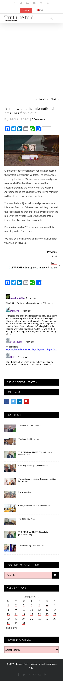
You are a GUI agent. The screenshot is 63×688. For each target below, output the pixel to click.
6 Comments (38, 119)
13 (47, 609)
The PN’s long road (26, 518)
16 (16, 614)
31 (23, 623)
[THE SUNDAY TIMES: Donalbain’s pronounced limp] (10, 535)
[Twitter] (13, 401)
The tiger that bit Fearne (28, 439)
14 (54, 609)
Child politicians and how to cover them (35, 505)
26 (39, 618)
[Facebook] (6, 401)
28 (54, 618)
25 (31, 618)
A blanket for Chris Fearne (29, 425)
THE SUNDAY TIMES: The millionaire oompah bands (35, 453)
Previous (43, 99)
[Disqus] (31, 329)
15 (8, 614)
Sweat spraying (24, 492)
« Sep (7, 627)
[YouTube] (26, 401)
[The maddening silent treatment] (10, 549)
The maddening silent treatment (31, 545)
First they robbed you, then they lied (33, 465)
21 (54, 614)
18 (31, 614)
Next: (33, 265)
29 (8, 623)
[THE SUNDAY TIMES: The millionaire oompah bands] (10, 455)
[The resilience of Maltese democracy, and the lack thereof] (10, 482)
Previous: (52, 254)
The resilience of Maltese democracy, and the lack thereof (37, 480)
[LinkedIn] (19, 401)
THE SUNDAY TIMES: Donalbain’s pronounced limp (33, 533)
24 (23, 618)
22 (8, 618)
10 (23, 609)
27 (47, 618)
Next (53, 99)
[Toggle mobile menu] (57, 18)
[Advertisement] (31, 55)
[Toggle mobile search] (51, 18)
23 (16, 618)
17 (23, 614)
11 (31, 609)
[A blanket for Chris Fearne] (10, 429)
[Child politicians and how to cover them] (10, 509)
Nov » (14, 627)
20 (47, 614)
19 (39, 614)
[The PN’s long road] (10, 522)
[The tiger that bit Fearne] (10, 442)
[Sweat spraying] (10, 495)
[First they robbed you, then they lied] (10, 469)
